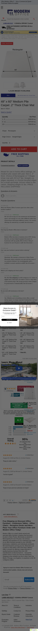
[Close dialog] (37, 306)
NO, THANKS (9, 322)
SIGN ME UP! (9, 319)
